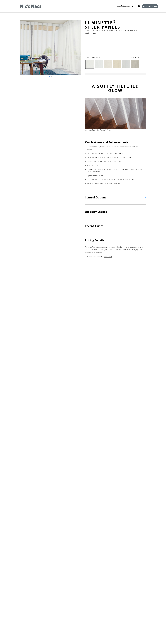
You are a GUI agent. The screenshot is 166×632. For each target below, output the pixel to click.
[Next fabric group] (141, 57)
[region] (50, 49)
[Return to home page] (47, 6)
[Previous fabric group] (131, 57)
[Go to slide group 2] (51, 76)
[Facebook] (139, 6)
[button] (10, 6)
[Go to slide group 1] (49, 76)
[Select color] (90, 64)
